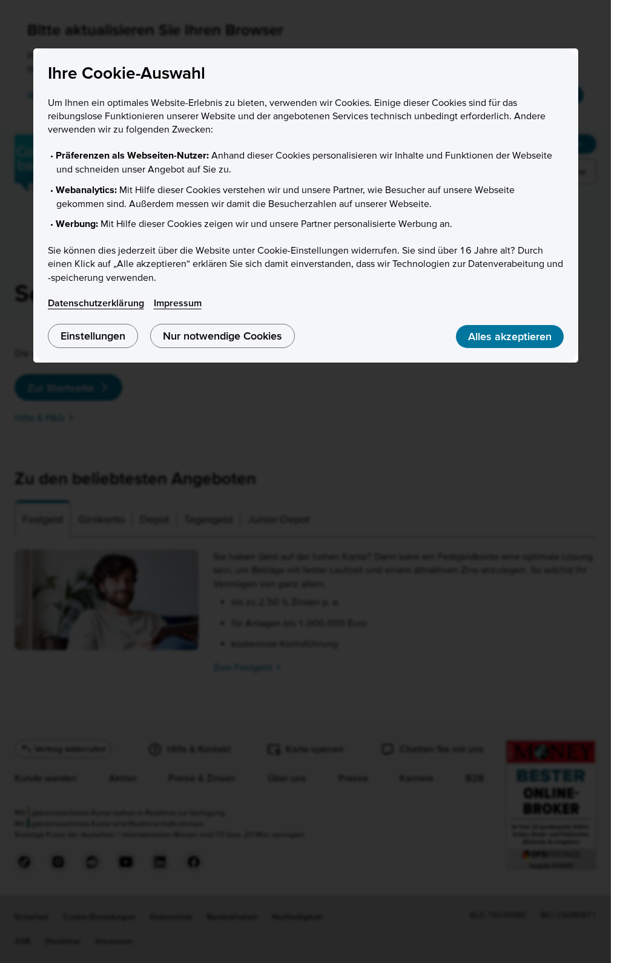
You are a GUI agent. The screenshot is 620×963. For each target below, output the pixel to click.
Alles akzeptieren (510, 336)
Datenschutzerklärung (96, 302)
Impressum (178, 302)
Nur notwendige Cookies (222, 335)
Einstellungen (93, 335)
